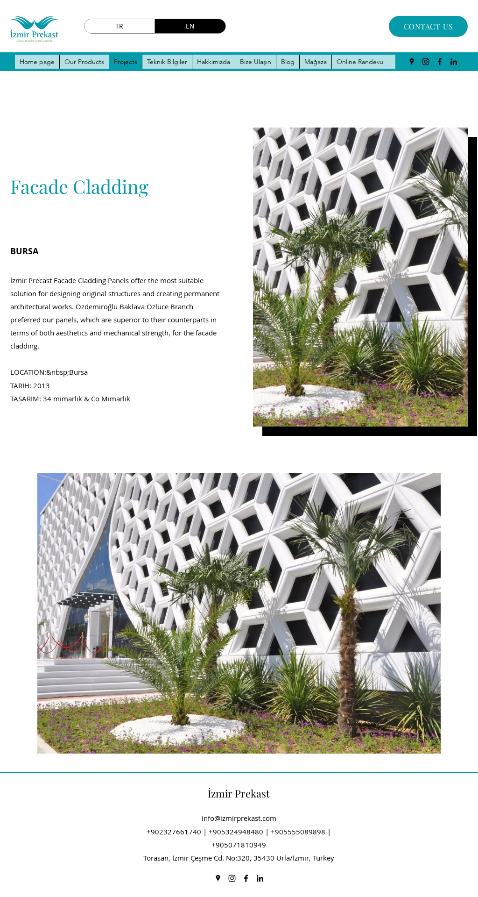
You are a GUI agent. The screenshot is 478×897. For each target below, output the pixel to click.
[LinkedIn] (453, 61)
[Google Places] (411, 61)
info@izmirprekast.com (239, 818)
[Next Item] (424, 614)
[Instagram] (425, 61)
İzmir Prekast (239, 793)
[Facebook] (439, 61)
